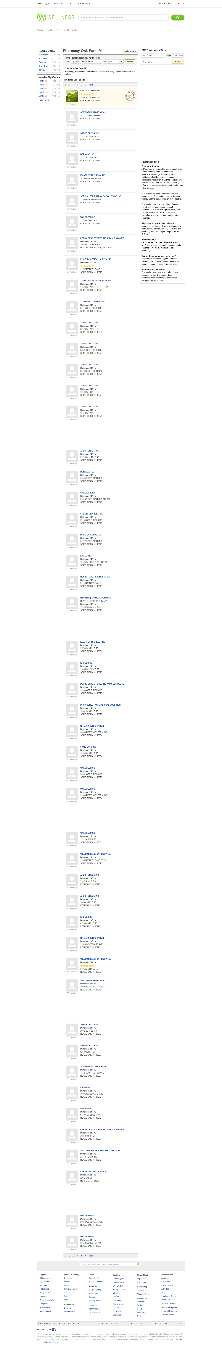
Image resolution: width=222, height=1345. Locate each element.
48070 (41, 85)
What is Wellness (168, 1300)
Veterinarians (45, 1311)
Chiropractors (45, 1278)
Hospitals (44, 1304)
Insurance (92, 1305)
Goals (139, 1309)
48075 (41, 92)
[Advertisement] (92, 39)
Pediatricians (118, 1304)
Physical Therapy (71, 1289)
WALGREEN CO (87, 217)
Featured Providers (169, 1311)
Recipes (140, 1316)
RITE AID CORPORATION (92, 726)
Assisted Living (94, 1290)
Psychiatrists (142, 1279)
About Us (165, 1278)
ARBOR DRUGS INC (89, 133)
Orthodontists (69, 1312)
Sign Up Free (165, 3)
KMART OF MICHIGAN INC (92, 175)
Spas (66, 1296)
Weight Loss (45, 1293)
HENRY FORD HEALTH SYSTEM (95, 577)
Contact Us (166, 1282)
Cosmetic (68, 1278)
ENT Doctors (118, 1286)
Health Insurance (95, 1309)
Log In (181, 3)
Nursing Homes (94, 1301)
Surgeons (117, 1311)
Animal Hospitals (47, 1300)
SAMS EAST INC (88, 747)
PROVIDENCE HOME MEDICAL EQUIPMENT (101, 705)
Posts (139, 1305)
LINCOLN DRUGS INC (90, 90)
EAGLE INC (85, 556)
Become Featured (168, 1315)
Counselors (142, 1290)
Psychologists (142, 1282)
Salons (67, 1293)
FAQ (163, 1293)
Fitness (67, 1282)
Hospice (91, 1297)
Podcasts (141, 1312)
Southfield (43, 58)
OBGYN (116, 1297)
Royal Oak (43, 66)
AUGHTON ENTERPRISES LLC (94, 1066)
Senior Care (93, 1286)
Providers (51, 30)
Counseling (142, 1287)
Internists (116, 1293)
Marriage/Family (143, 1294)
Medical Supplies (95, 1282)
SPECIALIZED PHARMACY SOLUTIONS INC (100, 196)
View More (44, 100)
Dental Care (69, 1304)
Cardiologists (118, 1279)
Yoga (66, 1300)
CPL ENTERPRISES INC (91, 514)
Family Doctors (119, 1290)
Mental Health (143, 1275)
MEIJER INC (86, 1108)
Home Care (93, 1293)
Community (81, 3)
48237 (41, 81)
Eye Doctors (45, 1282)
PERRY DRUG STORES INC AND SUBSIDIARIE (102, 238)
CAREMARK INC (87, 493)
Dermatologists (119, 1282)
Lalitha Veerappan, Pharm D (93, 1171)
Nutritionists (45, 1289)
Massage (43, 1285)
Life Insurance (94, 1312)
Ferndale (42, 62)
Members (141, 1302)
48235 (41, 96)
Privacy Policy (148, 62)
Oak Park (75, 30)
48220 (41, 88)
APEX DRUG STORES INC (92, 112)
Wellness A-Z (61, 3)
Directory (42, 3)
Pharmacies (45, 1307)
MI (68, 30)
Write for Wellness (168, 1303)
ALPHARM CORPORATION (92, 302)
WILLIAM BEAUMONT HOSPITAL (95, 854)
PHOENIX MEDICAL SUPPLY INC (95, 259)
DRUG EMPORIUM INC (90, 535)
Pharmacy (61, 30)
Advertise (165, 1289)
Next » (92, 85)
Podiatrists (117, 1308)
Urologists (117, 1315)
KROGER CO (86, 663)
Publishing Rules (168, 1296)
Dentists (67, 1308)
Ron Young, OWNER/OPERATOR (95, 598)
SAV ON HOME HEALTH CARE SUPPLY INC (100, 1150)
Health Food (93, 1278)
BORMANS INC (87, 154)
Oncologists (117, 1300)
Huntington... (44, 55)
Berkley (42, 70)
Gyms (66, 1285)
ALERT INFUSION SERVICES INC (95, 281)
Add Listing (130, 51)
